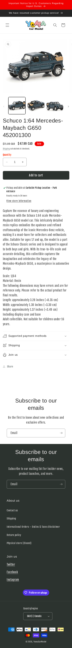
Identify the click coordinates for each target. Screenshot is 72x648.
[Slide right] (68, 106)
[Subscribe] (61, 433)
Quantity (7, 154)
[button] (7, 25)
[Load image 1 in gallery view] (17, 105)
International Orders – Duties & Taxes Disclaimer (33, 526)
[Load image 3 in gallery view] (55, 105)
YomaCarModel (39, 641)
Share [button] (10, 366)
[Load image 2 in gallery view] (36, 105)
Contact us (12, 510)
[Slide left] (3, 106)
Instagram (13, 579)
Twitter (11, 564)
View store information (18, 201)
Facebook (12, 572)
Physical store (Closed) (19, 543)
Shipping (6, 149)
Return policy (14, 535)
